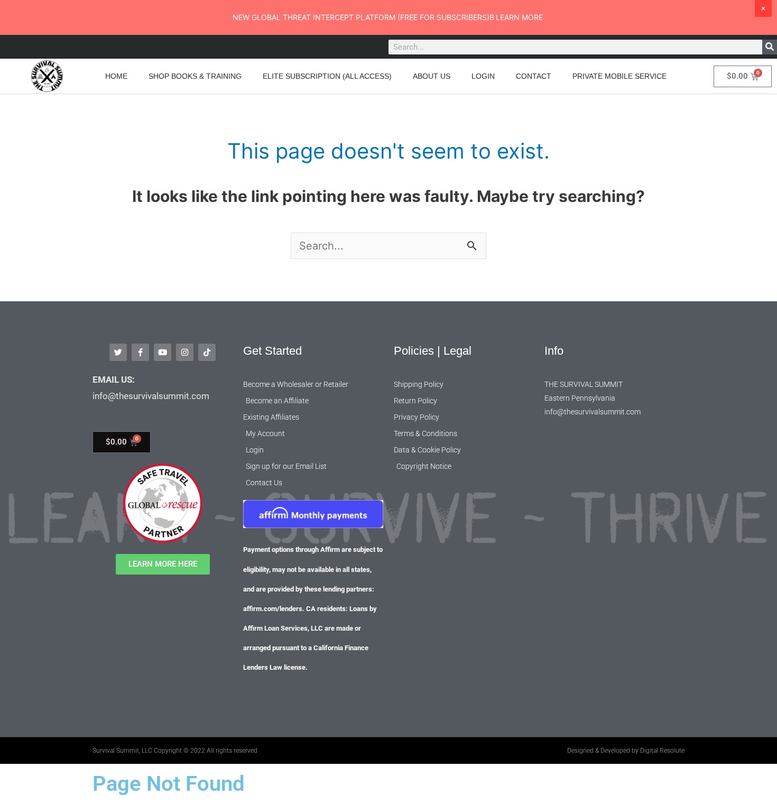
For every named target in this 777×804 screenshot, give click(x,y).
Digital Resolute (662, 750)
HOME (116, 76)
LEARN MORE (519, 17)
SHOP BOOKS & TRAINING (195, 76)
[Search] (769, 47)
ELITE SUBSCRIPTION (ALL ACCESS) (327, 76)
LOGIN (483, 76)
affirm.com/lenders (272, 609)
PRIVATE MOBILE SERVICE (619, 76)
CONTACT (533, 76)
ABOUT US (431, 76)
